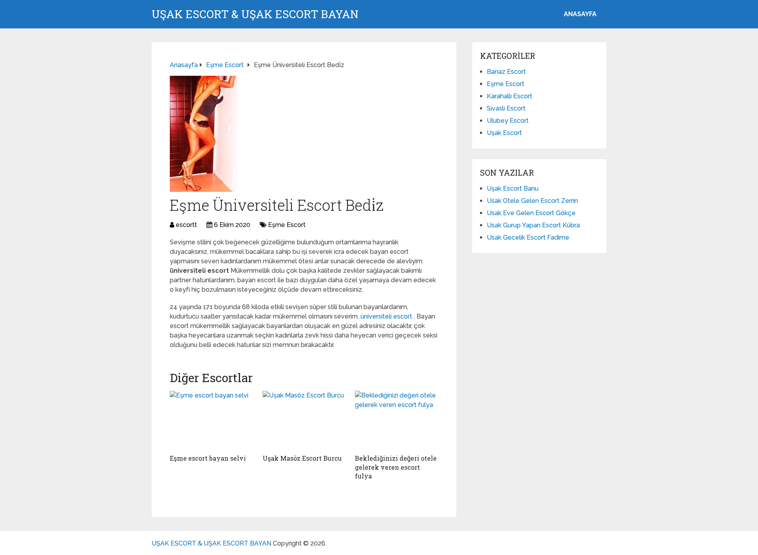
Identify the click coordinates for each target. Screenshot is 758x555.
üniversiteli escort (387, 316)
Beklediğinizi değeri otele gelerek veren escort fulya (396, 467)
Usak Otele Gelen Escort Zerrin (532, 200)
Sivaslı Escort (506, 108)
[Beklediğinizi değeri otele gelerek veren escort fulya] (396, 420)
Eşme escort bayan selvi (208, 458)
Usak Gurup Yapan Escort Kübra (533, 225)
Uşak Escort (504, 133)
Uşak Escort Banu (512, 188)
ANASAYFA (580, 14)
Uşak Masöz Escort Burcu (302, 458)
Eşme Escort (287, 225)
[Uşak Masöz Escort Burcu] (304, 420)
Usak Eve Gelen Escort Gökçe (531, 213)
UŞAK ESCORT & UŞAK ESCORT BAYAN (255, 14)
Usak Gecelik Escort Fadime (528, 237)
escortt (186, 225)
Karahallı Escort (509, 96)
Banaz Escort (506, 71)
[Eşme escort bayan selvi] (211, 420)
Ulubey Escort (508, 120)
